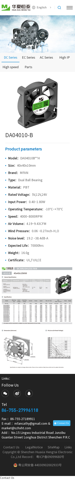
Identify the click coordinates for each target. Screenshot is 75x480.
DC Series (10, 57)
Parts (28, 67)
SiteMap (53, 447)
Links (68, 447)
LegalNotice (34, 447)
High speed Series (10, 69)
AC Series (46, 57)
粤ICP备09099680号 (50, 456)
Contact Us (11, 447)
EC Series (28, 57)
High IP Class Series (64, 59)
